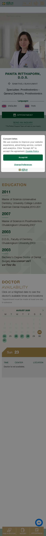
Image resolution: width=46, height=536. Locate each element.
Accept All (23, 157)
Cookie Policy (32, 151)
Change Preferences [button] (23, 165)
